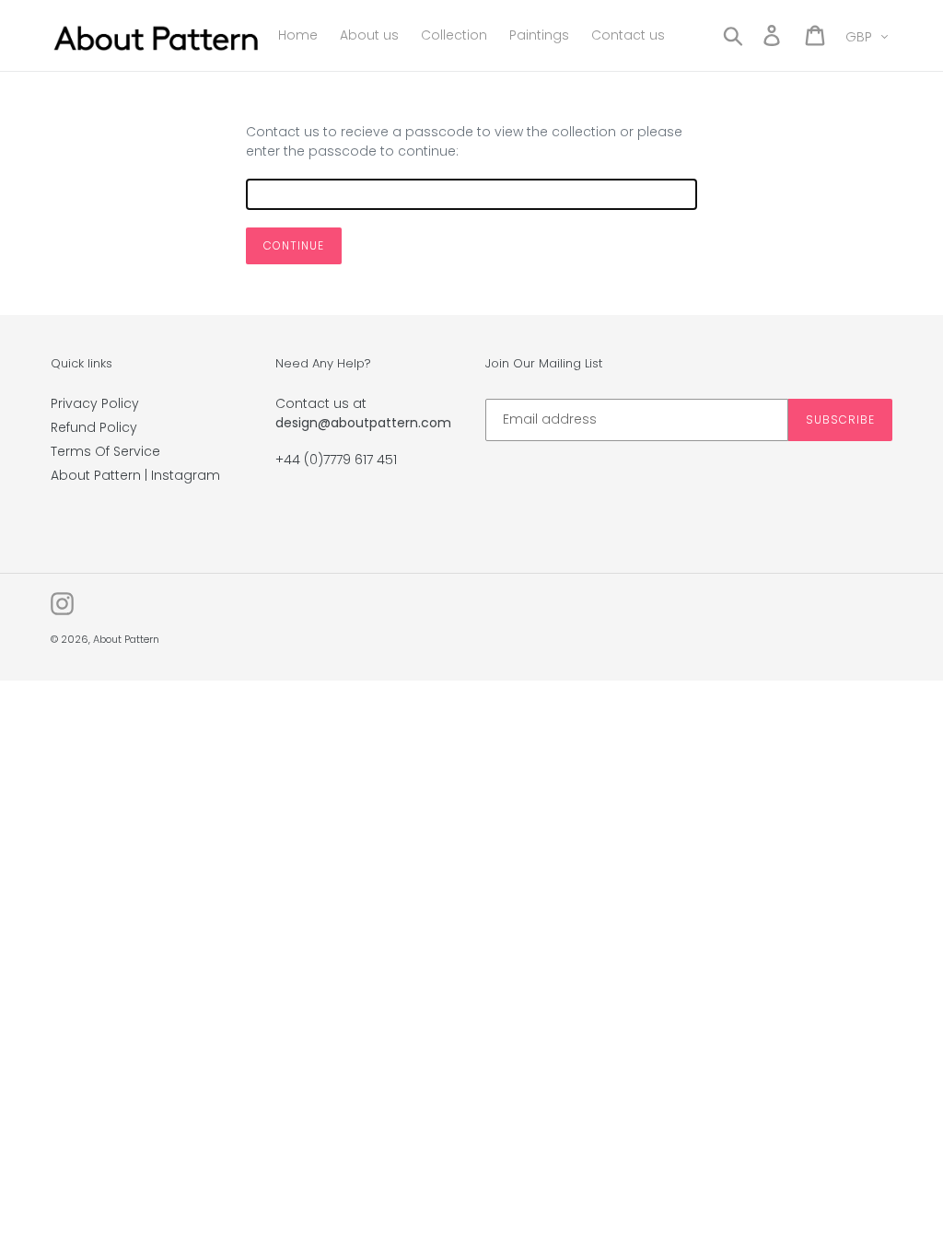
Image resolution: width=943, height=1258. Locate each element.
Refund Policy (94, 427)
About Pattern (126, 639)
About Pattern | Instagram (135, 475)
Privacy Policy (95, 403)
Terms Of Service (105, 451)
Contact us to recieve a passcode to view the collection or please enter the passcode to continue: (464, 141)
